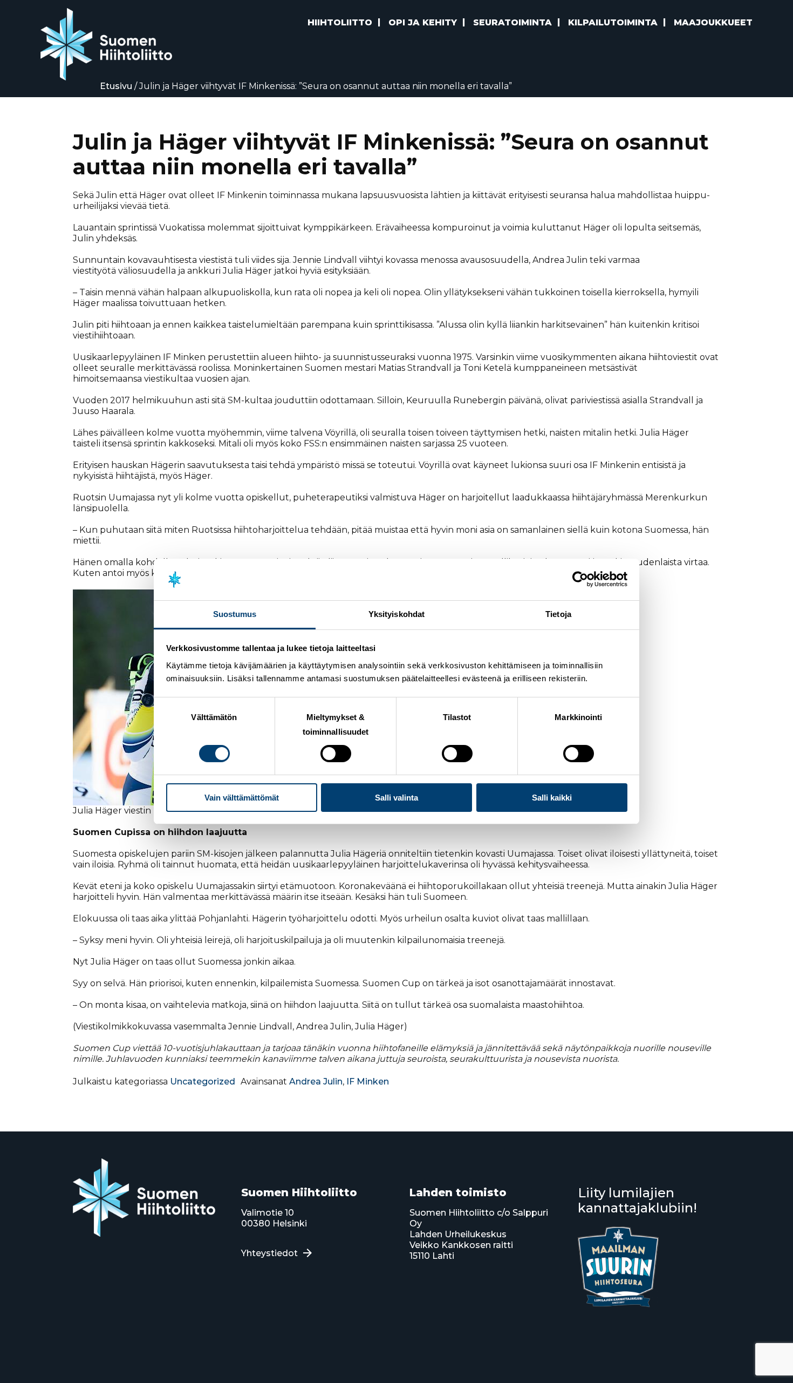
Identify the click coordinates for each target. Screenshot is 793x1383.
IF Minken (367, 1081)
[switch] (335, 753)
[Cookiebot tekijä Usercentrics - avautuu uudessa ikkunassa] (580, 579)
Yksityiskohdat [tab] (396, 614)
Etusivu (116, 86)
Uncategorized (202, 1081)
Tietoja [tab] (558, 614)
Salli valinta (396, 797)
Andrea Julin (316, 1081)
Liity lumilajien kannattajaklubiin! (637, 1200)
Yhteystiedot (269, 1253)
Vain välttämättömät (241, 797)
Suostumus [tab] (235, 614)
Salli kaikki (552, 797)
